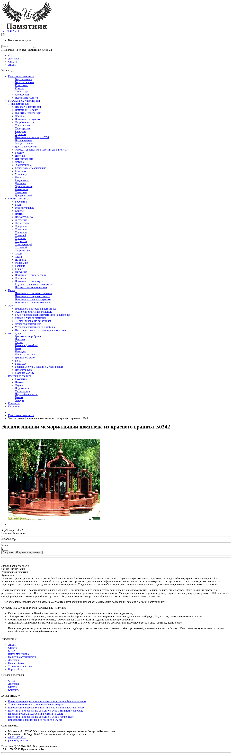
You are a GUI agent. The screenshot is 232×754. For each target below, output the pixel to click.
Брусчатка (21, 201)
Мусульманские (24, 143)
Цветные (20, 155)
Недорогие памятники (28, 106)
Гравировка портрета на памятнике (35, 308)
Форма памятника (18, 198)
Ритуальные (22, 180)
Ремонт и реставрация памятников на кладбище (42, 314)
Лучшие (19, 177)
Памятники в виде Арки (29, 281)
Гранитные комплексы (28, 112)
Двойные (20, 116)
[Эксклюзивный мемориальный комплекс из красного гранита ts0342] (54, 524)
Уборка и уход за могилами (31, 317)
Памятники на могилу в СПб (32, 137)
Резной (19, 268)
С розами (20, 238)
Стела (18, 256)
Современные (23, 125)
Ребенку (19, 152)
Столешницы (22, 391)
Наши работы (16, 663)
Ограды (19, 400)
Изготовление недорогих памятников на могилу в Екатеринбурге (46, 707)
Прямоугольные (24, 216)
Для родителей (23, 195)
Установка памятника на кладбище (35, 327)
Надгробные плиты (26, 394)
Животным (21, 189)
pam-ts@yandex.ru (18, 740)
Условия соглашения (20, 666)
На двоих (20, 259)
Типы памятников (18, 103)
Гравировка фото (25, 357)
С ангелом (21, 232)
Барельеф (20, 363)
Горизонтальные (24, 82)
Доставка (13, 58)
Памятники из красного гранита (33, 302)
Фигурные (21, 271)
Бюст (18, 360)
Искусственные (24, 158)
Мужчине (20, 134)
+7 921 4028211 (10, 31)
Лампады (20, 351)
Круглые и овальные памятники (33, 284)
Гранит (19, 397)
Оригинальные (23, 186)
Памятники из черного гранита (33, 299)
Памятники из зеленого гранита (33, 293)
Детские (19, 161)
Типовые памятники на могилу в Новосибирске (36, 704)
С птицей (20, 235)
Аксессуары (22, 94)
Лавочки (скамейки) (26, 345)
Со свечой (21, 247)
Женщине (20, 131)
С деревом (21, 226)
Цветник (20, 339)
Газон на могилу (24, 372)
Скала (18, 253)
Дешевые (20, 183)
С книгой (20, 278)
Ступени (20, 385)
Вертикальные (23, 79)
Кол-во (5, 545)
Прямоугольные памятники (31, 287)
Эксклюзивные (24, 164)
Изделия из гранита (26, 97)
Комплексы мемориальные (30, 167)
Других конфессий (26, 146)
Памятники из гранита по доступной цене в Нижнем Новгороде (45, 710)
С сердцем (21, 219)
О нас (11, 55)
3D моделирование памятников (33, 320)
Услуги (12, 305)
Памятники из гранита (28, 119)
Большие (20, 265)
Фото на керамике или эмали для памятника (40, 330)
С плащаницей (23, 244)
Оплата (12, 61)
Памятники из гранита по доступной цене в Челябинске (41, 716)
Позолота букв (23, 369)
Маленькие (21, 262)
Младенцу (21, 174)
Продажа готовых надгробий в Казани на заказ (35, 713)
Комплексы (21, 85)
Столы (19, 342)
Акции (12, 64)
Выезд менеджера (18, 653)
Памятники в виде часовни (31, 275)
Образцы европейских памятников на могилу (41, 149)
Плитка (19, 213)
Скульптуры (22, 91)
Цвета (11, 290)
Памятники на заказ (26, 109)
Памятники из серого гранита (32, 296)
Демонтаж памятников (28, 323)
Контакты (14, 403)
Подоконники (23, 388)
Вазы (18, 204)
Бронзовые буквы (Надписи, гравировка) (39, 366)
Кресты (19, 88)
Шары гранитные (25, 354)
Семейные (21, 192)
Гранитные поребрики (28, 336)
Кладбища (14, 406)
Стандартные (22, 128)
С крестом (21, 241)
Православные (23, 140)
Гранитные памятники (21, 76)
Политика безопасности (22, 656)
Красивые (20, 171)
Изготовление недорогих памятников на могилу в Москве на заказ (47, 701)
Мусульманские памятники (24, 100)
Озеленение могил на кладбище (33, 311)
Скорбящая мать (24, 122)
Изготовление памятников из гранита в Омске (35, 719)
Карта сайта (15, 669)
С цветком (21, 229)
